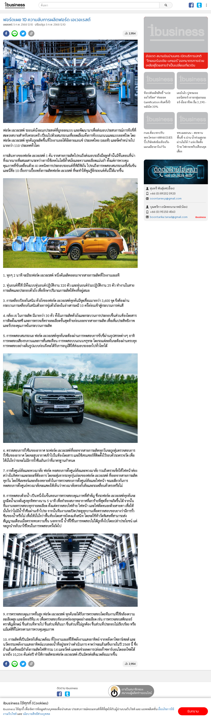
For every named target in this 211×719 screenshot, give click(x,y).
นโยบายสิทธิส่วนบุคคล (36, 714)
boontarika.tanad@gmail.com (169, 217)
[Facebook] (191, 5)
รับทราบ (193, 711)
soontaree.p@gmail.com (166, 198)
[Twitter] (199, 5)
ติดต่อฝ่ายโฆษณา (176, 169)
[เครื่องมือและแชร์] (207, 5)
